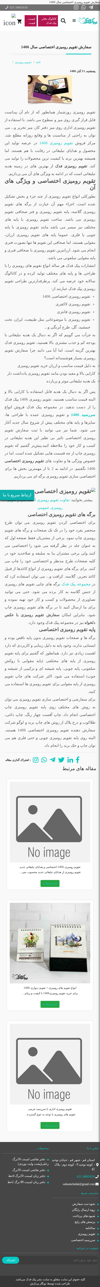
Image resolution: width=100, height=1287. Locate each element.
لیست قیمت (31, 21)
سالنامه (90, 1228)
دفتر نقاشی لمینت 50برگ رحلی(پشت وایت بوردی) (30, 1161)
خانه (38, 62)
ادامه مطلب (50, 883)
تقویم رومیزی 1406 (56, 143)
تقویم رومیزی (87, 1234)
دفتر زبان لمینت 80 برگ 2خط (26, 1182)
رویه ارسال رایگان (84, 1210)
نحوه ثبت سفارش (84, 1204)
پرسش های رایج (85, 1222)
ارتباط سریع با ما (17, 495)
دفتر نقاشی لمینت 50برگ (29, 1170)
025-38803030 (86, 1176)
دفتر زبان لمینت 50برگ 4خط (27, 1176)
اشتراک (10, 1260)
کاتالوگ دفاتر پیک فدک (49, 21)
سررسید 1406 (83, 415)
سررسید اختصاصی (83, 1240)
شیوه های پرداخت (84, 1216)
